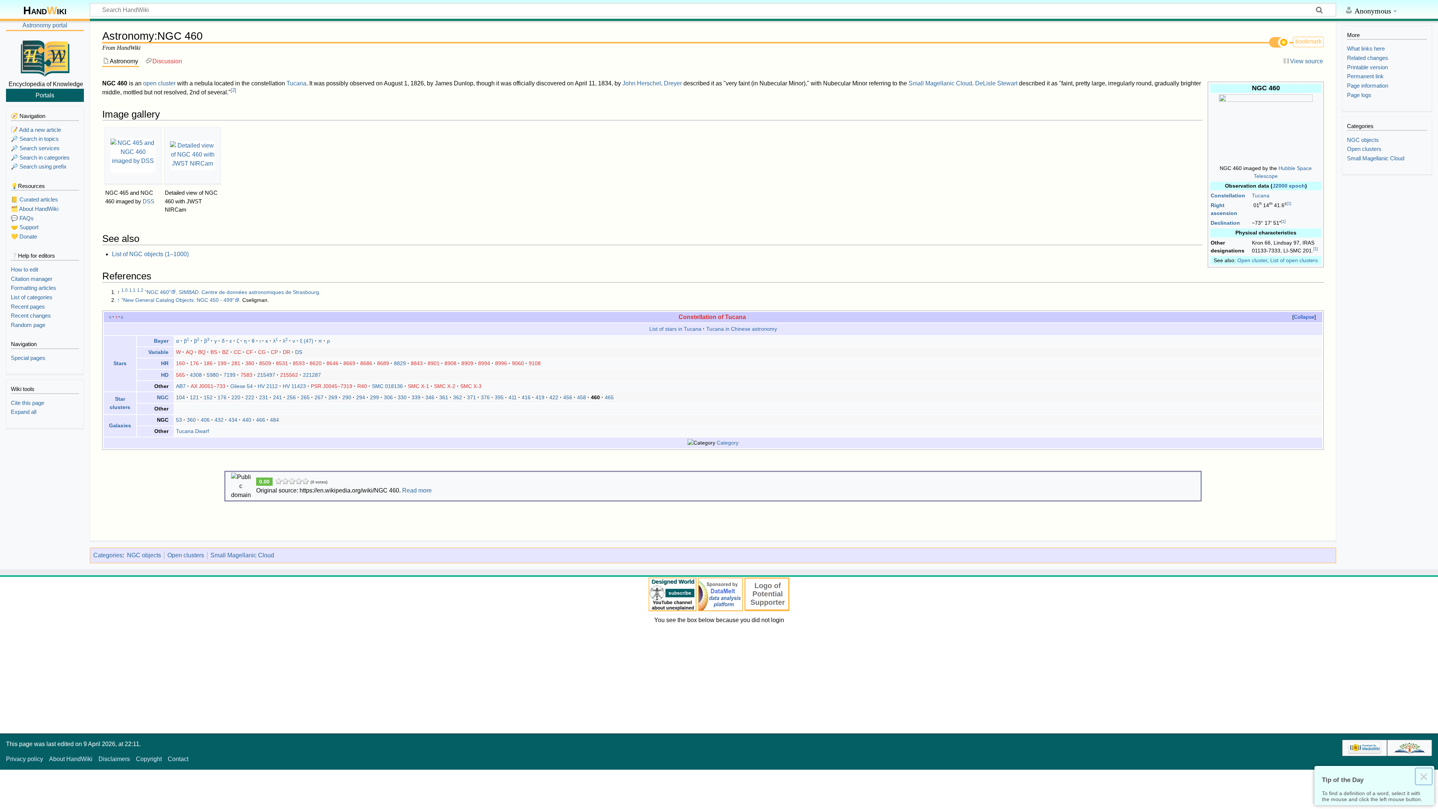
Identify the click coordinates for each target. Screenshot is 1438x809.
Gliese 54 (241, 386)
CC (237, 352)
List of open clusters (1294, 260)
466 (260, 420)
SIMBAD (188, 292)
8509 (265, 363)
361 (443, 397)
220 (235, 397)
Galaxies (120, 425)
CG (262, 352)
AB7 (181, 386)
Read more (417, 490)
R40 (362, 386)
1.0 (124, 290)
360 (191, 420)
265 (305, 397)
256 (291, 397)
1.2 (140, 290)
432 (219, 420)
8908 (450, 363)
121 (194, 397)
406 (205, 420)
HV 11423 (294, 386)
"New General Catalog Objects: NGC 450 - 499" (177, 300)
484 (274, 420)
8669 (349, 363)
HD (165, 375)
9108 (535, 363)
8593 (299, 363)
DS (298, 352)
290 (346, 397)
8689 (383, 363)
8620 (316, 363)
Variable (158, 352)
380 (249, 363)
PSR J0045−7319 (331, 386)
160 (180, 363)
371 (471, 397)
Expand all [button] (23, 412)
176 (194, 363)
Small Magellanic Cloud (940, 83)
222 (249, 397)
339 (416, 397)
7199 (230, 375)
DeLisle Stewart (996, 83)
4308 (196, 375)
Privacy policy (24, 759)
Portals (45, 95)
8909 (467, 363)
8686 (366, 363)
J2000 (1279, 186)
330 (402, 397)
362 (457, 397)
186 (208, 363)
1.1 (132, 290)
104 (180, 397)
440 (246, 420)
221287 (312, 375)
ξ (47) (306, 341)
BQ (202, 352)
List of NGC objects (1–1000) (150, 254)
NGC (163, 397)
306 (388, 397)
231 (263, 397)
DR (286, 352)
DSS (148, 201)
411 (513, 397)
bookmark (1308, 41)
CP (274, 352)
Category (727, 443)
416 (526, 397)
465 (609, 397)
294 (360, 397)
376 (485, 397)
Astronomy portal (44, 25)
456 (567, 397)
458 (581, 397)
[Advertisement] (719, 677)
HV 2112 (268, 386)
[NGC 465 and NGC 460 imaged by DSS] (132, 156)
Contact (178, 759)
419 (540, 397)
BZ (225, 352)
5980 (213, 375)
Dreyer (673, 83)
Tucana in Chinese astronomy (741, 329)
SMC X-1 (418, 386)
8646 (333, 363)
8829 (400, 363)
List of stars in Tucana (675, 329)
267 (319, 397)
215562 (289, 375)
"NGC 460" (158, 292)
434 (232, 420)
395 (499, 397)
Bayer (161, 341)
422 (553, 397)
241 (277, 397)
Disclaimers (114, 759)
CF (249, 352)
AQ (189, 352)
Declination (1225, 223)
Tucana (1260, 196)
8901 (434, 363)
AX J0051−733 (208, 386)
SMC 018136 (387, 386)
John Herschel (641, 83)
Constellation (1228, 196)
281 (235, 363)
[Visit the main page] (45, 57)
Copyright (149, 759)
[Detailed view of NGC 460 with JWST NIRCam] (192, 155)
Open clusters (185, 555)
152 (208, 397)
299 (374, 397)
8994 (484, 363)
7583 (246, 375)
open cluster (159, 83)
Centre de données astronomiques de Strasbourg (260, 292)
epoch (1297, 186)
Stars (120, 363)
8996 (501, 363)
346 (429, 397)
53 (179, 420)
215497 (266, 375)
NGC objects (144, 555)
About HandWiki (70, 759)
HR (165, 363)
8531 (282, 363)
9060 (518, 363)
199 (222, 363)
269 (332, 397)
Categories (107, 555)
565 (180, 375)
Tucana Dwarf (192, 431)
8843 (417, 363)
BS (213, 352)
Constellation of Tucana (712, 316)
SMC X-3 (471, 386)
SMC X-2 (444, 386)
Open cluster (1252, 260)
